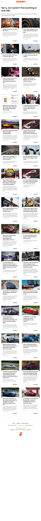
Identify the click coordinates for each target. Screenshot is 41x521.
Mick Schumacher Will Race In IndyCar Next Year (10, 55)
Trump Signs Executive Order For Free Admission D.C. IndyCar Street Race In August (30, 108)
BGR (20, 429)
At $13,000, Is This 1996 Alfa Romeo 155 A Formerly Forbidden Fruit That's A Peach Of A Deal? (30, 401)
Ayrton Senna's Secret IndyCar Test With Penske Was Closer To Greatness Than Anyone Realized (9, 182)
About (13, 423)
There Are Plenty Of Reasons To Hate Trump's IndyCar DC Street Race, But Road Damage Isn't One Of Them (10, 265)
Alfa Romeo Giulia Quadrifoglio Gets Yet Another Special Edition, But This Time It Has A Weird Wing (10, 319)
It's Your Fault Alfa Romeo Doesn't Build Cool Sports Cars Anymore (30, 237)
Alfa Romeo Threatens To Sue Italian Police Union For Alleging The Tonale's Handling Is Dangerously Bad (10, 401)
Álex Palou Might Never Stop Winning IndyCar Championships (10, 132)
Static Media (13, 425)
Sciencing (24, 429)
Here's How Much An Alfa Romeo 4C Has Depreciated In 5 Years (30, 346)
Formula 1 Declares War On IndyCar (30, 55)
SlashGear (29, 429)
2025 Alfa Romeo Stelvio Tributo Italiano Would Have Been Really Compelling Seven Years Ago (10, 347)
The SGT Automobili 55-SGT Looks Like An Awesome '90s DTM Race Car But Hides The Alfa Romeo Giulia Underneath (10, 374)
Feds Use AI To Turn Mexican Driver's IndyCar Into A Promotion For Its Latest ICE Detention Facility (30, 265)
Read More (15, 64)
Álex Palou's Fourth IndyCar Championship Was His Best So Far (30, 292)
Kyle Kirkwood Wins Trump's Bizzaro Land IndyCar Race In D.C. (30, 158)
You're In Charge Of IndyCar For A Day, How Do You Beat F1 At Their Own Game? (30, 181)
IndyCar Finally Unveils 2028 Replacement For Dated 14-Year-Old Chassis (30, 132)
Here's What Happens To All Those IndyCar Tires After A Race (30, 31)
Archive (18, 423)
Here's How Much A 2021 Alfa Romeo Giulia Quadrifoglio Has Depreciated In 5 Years (9, 237)
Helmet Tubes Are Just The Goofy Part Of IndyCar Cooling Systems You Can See (10, 80)
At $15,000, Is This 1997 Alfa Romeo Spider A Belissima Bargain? (10, 292)
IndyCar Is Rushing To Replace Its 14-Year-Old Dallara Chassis (29, 80)
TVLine (16, 429)
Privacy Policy (25, 423)
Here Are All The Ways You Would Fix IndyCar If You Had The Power (10, 158)
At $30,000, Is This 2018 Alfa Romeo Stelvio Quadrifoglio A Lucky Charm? (29, 319)
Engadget (12, 429)
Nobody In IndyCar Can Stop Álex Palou (10, 30)
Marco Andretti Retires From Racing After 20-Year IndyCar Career (10, 210)
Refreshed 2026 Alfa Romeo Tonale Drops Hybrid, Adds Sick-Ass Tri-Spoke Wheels (30, 373)
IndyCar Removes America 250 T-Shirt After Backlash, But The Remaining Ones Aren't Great (10, 108)
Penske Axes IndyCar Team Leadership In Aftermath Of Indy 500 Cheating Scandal (30, 210)
